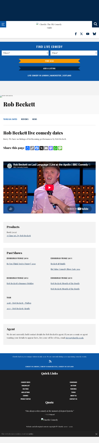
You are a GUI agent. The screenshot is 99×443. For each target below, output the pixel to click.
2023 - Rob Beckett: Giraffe (18, 308)
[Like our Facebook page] (77, 33)
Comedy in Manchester (48, 367)
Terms (73, 392)
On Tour (73, 385)
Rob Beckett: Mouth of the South (65, 283)
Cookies (25, 395)
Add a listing (49, 68)
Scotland (67, 75)
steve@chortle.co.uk (75, 337)
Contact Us (73, 399)
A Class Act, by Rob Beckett (19, 235)
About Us (73, 395)
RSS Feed (25, 389)
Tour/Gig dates (10, 119)
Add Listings (25, 392)
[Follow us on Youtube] (89, 33)
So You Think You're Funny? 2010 (21, 263)
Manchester (55, 75)
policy (31, 434)
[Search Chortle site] (95, 24)
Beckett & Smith (58, 263)
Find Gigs (49, 61)
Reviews (24, 119)
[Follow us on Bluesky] (96, 33)
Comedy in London (32, 367)
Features (73, 389)
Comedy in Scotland (66, 367)
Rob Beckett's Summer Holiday (20, 283)
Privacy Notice (26, 399)
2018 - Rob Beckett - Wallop (19, 303)
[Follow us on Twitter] (83, 33)
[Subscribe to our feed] (49, 361)
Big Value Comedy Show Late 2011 (65, 269)
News (34, 119)
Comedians (73, 382)
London (45, 75)
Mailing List (26, 385)
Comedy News (25, 382)
